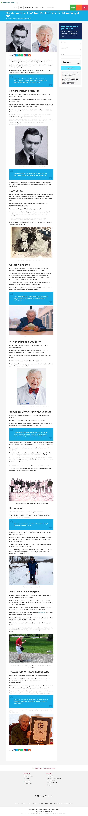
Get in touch (50, 775)
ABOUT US (43, 7)
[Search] (85, 7)
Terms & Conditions (28, 775)
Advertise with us (53, 782)
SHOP (21, 7)
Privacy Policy (27, 781)
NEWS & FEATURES (29, 7)
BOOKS (36, 7)
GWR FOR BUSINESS (51, 7)
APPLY (15, 7)
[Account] (79, 7)
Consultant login (28, 783)
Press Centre (50, 785)
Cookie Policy (27, 778)
